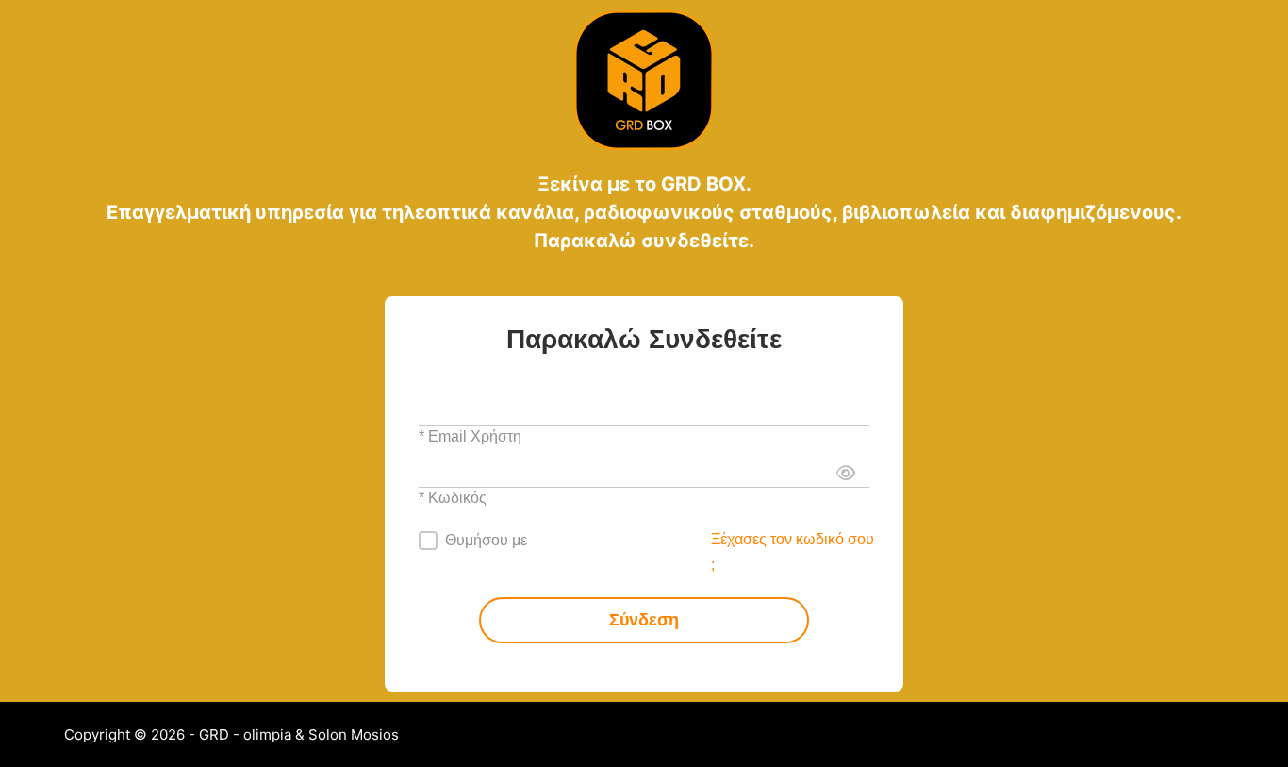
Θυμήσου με (486, 540)
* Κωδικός (453, 498)
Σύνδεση (644, 619)
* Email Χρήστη (470, 436)
